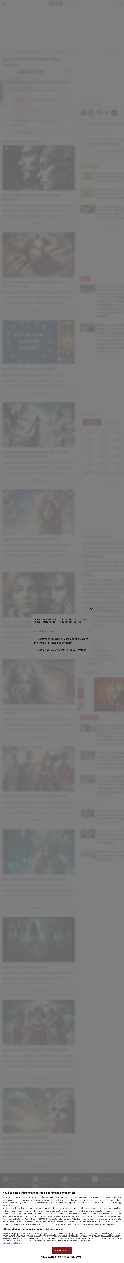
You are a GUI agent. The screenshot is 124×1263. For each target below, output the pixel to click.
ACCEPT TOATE (62, 1251)
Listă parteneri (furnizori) (13, 1243)
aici (22, 1219)
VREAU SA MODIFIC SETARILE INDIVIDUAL (61, 1257)
